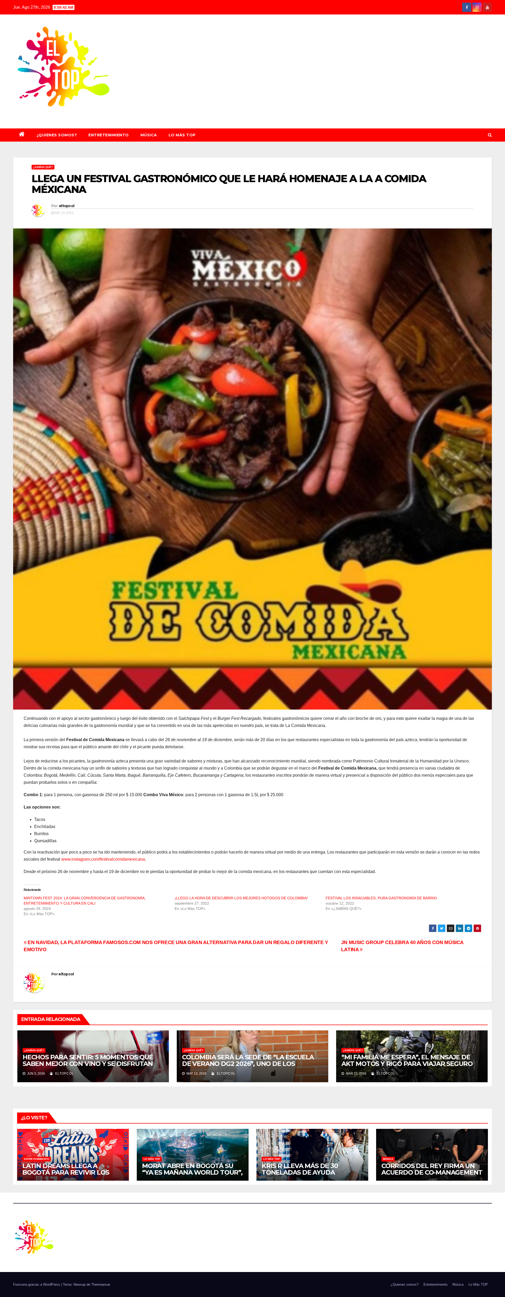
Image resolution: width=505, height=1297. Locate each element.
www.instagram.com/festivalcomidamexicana (103, 859)
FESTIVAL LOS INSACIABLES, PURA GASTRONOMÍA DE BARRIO (381, 898)
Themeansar (100, 1284)
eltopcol (66, 205)
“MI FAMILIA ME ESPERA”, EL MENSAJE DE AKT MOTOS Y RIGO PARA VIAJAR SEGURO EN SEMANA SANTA (407, 1063)
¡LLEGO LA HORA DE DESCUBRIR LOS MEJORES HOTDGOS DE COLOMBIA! (241, 898)
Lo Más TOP (182, 135)
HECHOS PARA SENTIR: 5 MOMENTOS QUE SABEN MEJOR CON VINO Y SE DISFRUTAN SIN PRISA (88, 1063)
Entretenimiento (108, 135)
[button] (490, 135)
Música (148, 135)
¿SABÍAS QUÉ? (43, 167)
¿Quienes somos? (57, 135)
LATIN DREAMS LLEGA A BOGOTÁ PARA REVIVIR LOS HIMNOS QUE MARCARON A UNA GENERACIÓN (73, 1175)
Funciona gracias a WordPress (37, 1284)
